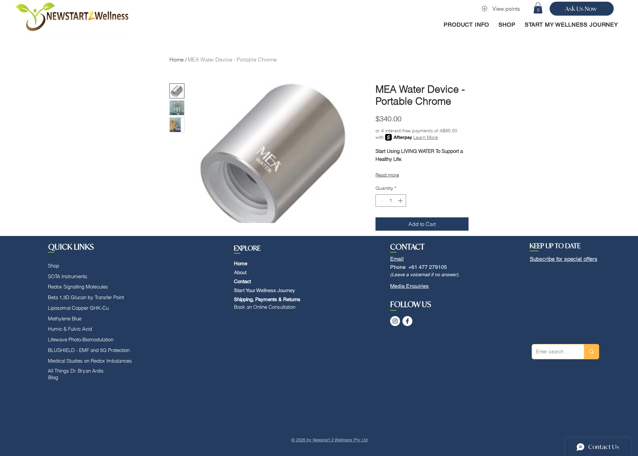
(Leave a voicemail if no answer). (425, 274)
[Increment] (401, 200)
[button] (538, 7)
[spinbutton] (391, 200)
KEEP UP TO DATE (555, 246)
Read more (387, 175)
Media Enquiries (409, 286)
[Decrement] (380, 200)
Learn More (425, 137)
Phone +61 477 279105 (418, 267)
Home (176, 59)
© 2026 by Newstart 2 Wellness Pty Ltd (329, 439)
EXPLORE (247, 248)
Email (397, 259)
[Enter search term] (591, 351)
